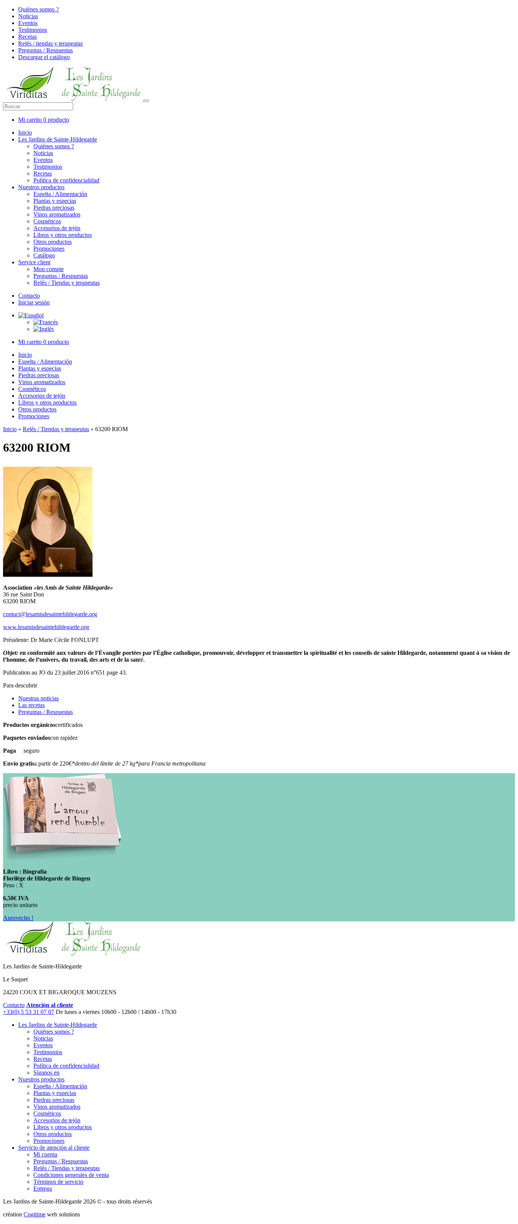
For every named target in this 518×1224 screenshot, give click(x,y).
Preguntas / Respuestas (45, 50)
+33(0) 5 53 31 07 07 (28, 1012)
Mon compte (48, 269)
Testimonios (32, 30)
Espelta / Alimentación (60, 194)
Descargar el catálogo (44, 57)
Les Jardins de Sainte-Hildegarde (57, 139)
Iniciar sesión (34, 302)
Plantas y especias (54, 201)
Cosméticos (47, 221)
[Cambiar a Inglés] (43, 329)
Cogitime (35, 1214)
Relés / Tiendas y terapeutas (66, 282)
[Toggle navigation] (146, 101)
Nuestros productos (41, 187)
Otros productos (52, 242)
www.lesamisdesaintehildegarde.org (46, 627)
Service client (34, 262)
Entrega (42, 1188)
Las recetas (31, 705)
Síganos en (46, 1072)
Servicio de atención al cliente (53, 1147)
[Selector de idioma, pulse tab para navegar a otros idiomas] (31, 315)
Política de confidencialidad (66, 180)
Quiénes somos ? (38, 9)
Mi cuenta (45, 1154)
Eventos (28, 23)
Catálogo (44, 255)
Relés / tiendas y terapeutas (50, 43)
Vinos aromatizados (56, 214)
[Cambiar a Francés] (45, 322)
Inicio (25, 132)
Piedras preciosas (53, 207)
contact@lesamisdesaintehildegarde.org (50, 614)
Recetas (27, 36)
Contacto (29, 295)
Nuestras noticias (38, 698)
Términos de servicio (58, 1181)
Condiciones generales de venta (71, 1175)
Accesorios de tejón (56, 228)
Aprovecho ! (18, 918)
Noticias (28, 16)
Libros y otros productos (62, 235)
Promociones (48, 248)
